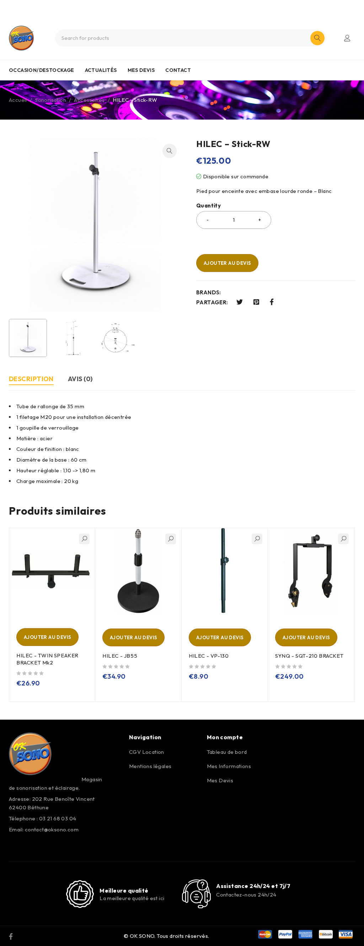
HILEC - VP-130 (209, 655)
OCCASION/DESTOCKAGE (41, 70)
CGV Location (146, 751)
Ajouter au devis (227, 263)
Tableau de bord (227, 751)
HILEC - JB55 (119, 655)
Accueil (18, 99)
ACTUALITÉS (101, 70)
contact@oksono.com (52, 829)
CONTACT (178, 70)
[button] (169, 151)
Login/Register (347, 38)
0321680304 (194, 6)
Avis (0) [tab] (80, 379)
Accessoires (89, 99)
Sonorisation (50, 99)
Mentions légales (150, 766)
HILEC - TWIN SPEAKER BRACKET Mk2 (47, 659)
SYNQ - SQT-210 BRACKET (309, 655)
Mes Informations (229, 766)
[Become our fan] (11, 936)
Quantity (208, 206)
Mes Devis (220, 780)
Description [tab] (31, 379)
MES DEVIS (141, 70)
